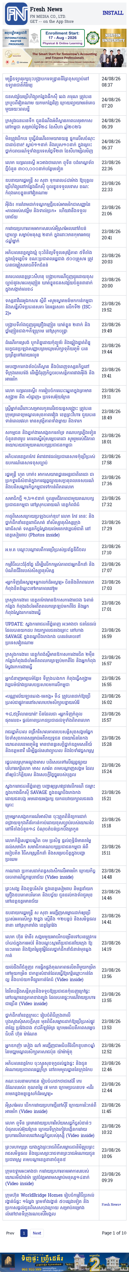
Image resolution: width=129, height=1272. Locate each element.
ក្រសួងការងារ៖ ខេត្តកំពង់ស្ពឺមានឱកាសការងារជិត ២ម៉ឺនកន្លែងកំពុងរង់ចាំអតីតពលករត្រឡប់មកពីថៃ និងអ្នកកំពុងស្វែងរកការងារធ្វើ (50, 661)
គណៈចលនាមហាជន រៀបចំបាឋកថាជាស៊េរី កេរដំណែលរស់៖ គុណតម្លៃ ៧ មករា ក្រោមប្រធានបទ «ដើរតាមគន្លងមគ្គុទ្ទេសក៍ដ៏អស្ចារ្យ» (49, 1087)
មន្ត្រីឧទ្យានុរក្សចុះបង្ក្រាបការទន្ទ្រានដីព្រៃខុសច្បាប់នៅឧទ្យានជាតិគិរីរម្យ (47, 82)
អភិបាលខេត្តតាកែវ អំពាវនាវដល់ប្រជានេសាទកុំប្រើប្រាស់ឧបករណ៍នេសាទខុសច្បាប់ (50, 460)
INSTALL (113, 13)
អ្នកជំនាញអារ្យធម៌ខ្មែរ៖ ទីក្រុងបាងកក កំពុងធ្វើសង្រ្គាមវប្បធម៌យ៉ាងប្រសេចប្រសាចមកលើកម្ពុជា (48, 682)
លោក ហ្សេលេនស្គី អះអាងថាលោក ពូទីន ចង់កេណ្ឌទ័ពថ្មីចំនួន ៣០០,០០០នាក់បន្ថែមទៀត (49, 166)
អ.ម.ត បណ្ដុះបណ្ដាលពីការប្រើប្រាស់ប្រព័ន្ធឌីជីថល (45, 550)
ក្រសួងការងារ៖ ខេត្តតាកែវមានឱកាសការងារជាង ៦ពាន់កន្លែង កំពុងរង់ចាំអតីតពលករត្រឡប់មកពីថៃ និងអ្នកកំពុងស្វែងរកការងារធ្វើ (49, 606)
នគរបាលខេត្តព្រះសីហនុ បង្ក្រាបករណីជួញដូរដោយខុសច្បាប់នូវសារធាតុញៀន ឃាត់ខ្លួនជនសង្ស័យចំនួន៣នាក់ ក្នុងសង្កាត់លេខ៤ (49, 283)
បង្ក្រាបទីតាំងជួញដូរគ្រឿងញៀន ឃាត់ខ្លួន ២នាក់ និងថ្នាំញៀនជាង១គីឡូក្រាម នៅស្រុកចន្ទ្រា (47, 328)
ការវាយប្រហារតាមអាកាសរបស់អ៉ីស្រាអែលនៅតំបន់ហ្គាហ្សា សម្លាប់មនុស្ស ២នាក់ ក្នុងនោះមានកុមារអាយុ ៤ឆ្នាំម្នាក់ (47, 235)
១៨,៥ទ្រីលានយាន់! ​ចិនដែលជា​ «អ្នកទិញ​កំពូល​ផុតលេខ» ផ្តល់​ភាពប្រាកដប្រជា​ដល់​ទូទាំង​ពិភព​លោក (47, 717)
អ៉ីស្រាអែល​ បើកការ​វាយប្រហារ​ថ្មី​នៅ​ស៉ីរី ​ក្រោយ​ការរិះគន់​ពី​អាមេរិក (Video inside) (50, 1108)
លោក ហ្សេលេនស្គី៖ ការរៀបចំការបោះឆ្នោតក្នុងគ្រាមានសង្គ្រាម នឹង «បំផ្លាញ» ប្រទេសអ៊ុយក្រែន (48, 394)
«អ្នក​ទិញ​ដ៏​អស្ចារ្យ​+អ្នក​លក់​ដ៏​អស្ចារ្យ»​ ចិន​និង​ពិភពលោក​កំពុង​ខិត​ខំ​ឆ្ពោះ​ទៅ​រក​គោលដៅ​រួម (49, 585)
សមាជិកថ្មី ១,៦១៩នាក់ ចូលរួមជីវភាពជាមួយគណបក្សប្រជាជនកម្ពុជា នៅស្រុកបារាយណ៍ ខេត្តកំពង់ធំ (49, 502)
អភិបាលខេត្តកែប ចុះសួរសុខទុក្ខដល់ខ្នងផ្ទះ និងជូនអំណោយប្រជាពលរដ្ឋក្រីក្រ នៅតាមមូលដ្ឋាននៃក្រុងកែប (49, 1066)
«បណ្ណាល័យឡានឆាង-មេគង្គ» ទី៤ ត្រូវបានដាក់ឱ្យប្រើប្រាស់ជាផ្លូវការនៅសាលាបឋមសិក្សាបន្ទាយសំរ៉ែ (47, 699)
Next (37, 1232)
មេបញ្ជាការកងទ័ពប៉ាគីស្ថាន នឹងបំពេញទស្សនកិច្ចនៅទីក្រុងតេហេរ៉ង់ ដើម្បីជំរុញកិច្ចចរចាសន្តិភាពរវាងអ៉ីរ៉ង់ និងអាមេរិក (50, 373)
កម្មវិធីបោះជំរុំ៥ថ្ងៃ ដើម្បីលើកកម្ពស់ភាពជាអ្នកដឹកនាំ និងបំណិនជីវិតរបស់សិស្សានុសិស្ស (50, 567)
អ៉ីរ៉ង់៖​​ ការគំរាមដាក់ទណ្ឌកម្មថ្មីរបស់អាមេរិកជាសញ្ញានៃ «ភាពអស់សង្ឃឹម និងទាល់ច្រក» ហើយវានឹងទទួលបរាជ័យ (47, 211)
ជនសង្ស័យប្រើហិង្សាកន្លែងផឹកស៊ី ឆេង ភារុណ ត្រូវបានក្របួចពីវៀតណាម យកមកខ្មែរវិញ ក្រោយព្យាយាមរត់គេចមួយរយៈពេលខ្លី (50, 103)
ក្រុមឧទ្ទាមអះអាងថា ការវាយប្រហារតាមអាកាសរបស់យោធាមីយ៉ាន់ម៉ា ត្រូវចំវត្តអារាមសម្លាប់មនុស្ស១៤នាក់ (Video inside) (47, 1177)
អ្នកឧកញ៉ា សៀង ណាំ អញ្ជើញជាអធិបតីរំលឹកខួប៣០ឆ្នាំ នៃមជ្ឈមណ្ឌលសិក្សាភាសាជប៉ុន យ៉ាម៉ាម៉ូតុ (50, 1049)
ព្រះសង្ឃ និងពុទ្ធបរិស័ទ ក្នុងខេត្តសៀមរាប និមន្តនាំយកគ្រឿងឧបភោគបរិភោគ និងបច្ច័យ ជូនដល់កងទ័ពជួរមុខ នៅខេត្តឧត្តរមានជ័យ (49, 895)
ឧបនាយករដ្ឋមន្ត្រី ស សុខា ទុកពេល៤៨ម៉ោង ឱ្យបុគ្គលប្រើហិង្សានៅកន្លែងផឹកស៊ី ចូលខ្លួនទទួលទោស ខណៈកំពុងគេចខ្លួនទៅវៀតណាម (49, 187)
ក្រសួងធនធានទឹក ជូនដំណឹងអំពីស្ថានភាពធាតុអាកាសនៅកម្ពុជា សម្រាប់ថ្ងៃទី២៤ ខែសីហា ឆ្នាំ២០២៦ (48, 124)
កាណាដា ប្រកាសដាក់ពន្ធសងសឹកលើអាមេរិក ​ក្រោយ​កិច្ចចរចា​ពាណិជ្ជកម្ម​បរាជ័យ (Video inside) (50, 874)
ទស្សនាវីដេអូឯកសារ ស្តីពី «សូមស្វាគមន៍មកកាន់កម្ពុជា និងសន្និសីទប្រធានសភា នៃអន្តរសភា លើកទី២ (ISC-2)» (49, 307)
